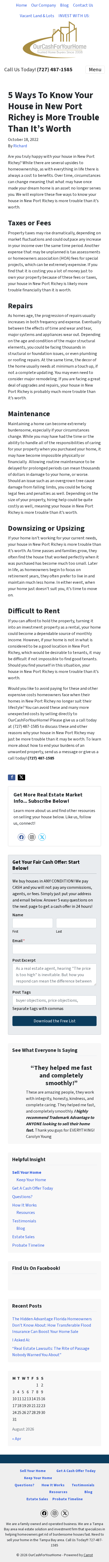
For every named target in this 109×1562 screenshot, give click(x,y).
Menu (95, 69)
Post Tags (21, 992)
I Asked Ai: (21, 1340)
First (15, 931)
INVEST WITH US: (73, 16)
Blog (64, 5)
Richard (20, 146)
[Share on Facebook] (11, 777)
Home (21, 5)
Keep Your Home (31, 1180)
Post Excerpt (24, 960)
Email (18, 941)
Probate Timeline (28, 1245)
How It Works (24, 1205)
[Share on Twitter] (21, 777)
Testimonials (24, 1221)
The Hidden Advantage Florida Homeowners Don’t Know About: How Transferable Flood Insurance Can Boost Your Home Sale (52, 1325)
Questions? (22, 1197)
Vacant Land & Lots (37, 16)
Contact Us (83, 5)
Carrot (88, 1555)
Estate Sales (23, 1237)
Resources (25, 1213)
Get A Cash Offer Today (32, 1188)
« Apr (16, 1439)
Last (59, 931)
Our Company (43, 5)
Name (17, 915)
